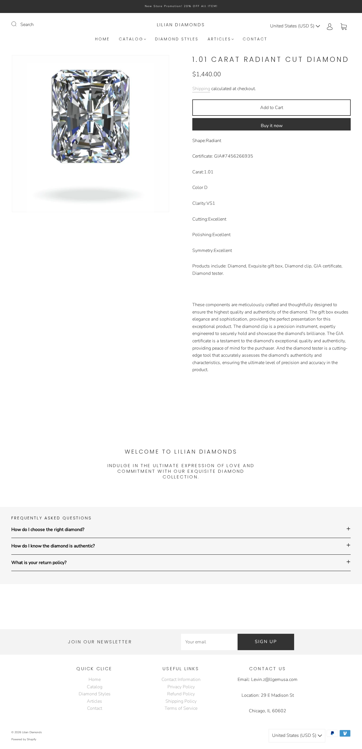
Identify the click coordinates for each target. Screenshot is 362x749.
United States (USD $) (293, 26)
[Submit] (17, 24)
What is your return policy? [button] (38, 562)
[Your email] (209, 642)
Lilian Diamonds (181, 25)
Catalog (131, 39)
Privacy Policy (181, 687)
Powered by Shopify (23, 739)
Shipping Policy (181, 701)
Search (27, 24)
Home (102, 39)
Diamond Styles (177, 39)
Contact (255, 39)
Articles (219, 39)
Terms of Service (181, 708)
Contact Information (181, 679)
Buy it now (272, 126)
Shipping (201, 89)
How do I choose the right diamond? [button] (47, 529)
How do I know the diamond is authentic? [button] (53, 546)
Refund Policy (181, 694)
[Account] (330, 26)
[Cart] (344, 26)
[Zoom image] (90, 134)
